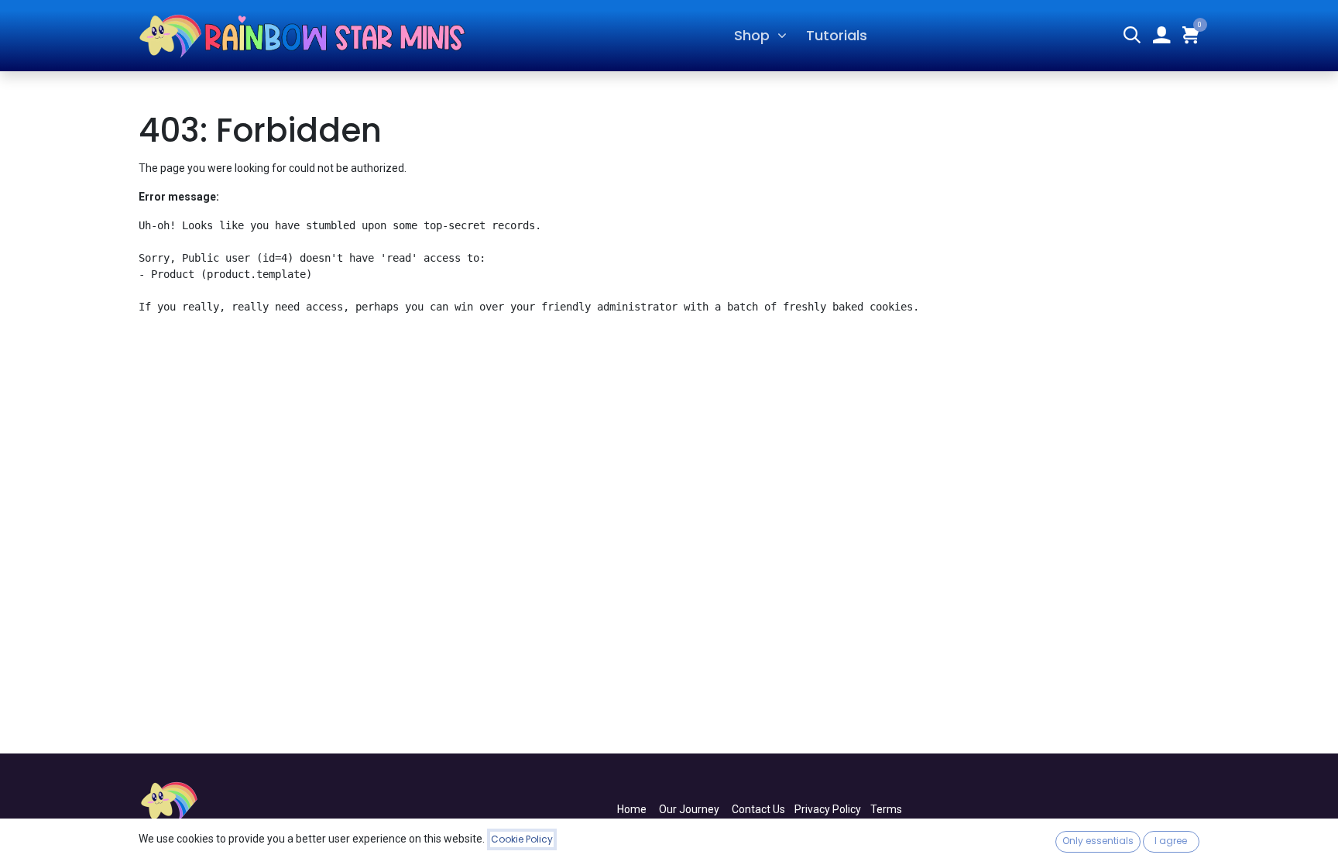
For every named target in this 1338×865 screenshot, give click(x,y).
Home (632, 809)
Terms (886, 809)
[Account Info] (1161, 36)
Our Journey (689, 809)
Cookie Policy (522, 839)
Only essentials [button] (1098, 840)
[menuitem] (837, 35)
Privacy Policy (827, 809)
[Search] (1132, 36)
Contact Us (758, 809)
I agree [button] (1170, 840)
